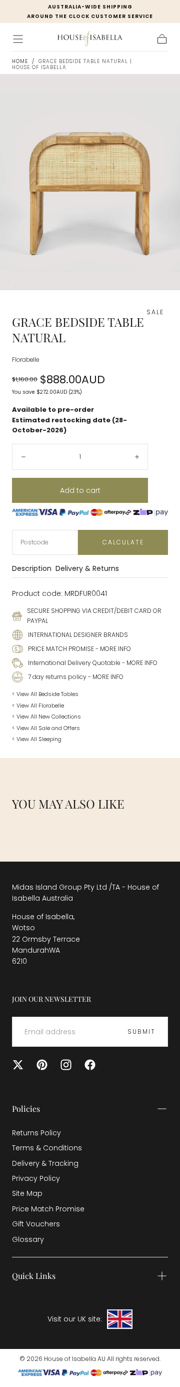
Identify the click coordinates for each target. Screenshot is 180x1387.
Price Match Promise (48, 1209)
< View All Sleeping (37, 739)
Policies (26, 1108)
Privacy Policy (36, 1178)
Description (32, 569)
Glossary (28, 1239)
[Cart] (162, 39)
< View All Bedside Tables (45, 694)
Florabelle (25, 360)
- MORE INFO (112, 648)
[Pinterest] (42, 1065)
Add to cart (80, 490)
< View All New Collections (46, 717)
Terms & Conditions (47, 1148)
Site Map (27, 1193)
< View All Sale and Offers (46, 728)
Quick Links (34, 1275)
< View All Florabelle (38, 706)
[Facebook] (90, 1065)
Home (20, 61)
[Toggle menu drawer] (18, 39)
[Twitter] (18, 1065)
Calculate (123, 542)
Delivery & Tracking (45, 1163)
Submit (142, 1031)
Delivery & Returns (87, 569)
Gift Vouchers (36, 1224)
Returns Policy (36, 1133)
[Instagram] (66, 1065)
